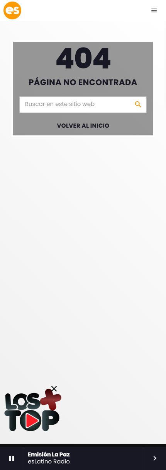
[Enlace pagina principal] (12, 10)
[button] (54, 389)
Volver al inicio (83, 126)
